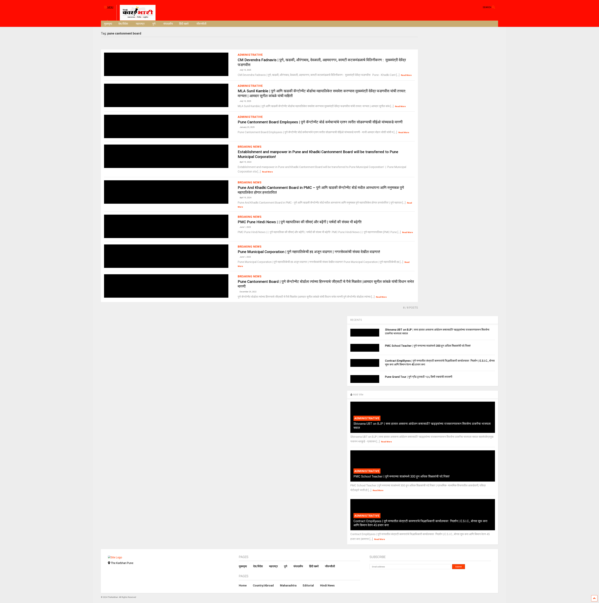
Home (243, 585)
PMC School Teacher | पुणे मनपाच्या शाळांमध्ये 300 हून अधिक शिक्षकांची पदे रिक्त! (427, 345)
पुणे (154, 23)
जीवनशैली (201, 23)
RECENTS (356, 319)
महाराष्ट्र (140, 23)
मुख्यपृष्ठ (108, 23)
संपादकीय (168, 23)
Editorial (308, 585)
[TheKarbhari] (136, 12)
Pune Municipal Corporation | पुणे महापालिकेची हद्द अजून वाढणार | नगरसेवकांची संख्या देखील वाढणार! (309, 252)
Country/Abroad (263, 585)
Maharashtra (288, 585)
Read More (406, 75)
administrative (250, 54)
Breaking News (250, 146)
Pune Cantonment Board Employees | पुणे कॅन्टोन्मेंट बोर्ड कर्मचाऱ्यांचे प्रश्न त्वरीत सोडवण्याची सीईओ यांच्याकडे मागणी (320, 122)
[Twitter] (467, 7)
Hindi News (327, 585)
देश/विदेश (123, 23)
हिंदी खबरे (184, 23)
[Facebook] (479, 7)
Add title (357, 394)
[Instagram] (474, 7)
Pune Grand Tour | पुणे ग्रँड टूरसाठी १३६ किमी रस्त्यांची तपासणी (418, 376)
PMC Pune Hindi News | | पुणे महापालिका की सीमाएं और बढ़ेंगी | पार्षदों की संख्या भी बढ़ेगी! (299, 222)
